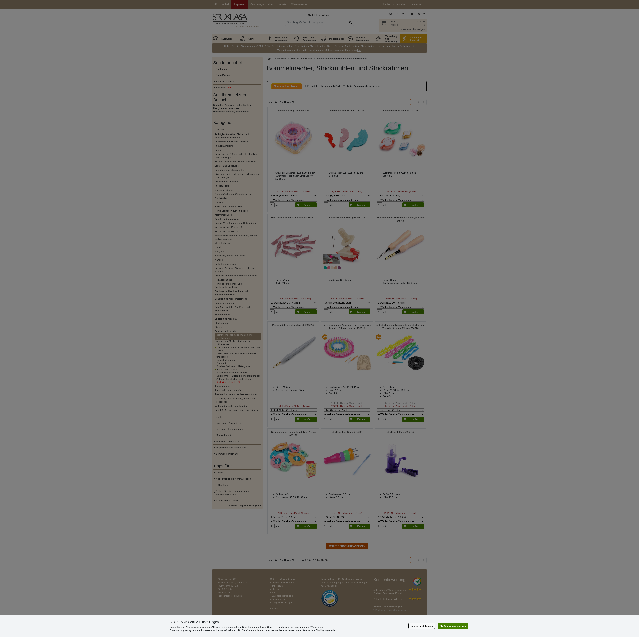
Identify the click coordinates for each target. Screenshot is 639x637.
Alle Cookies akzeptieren (453, 626)
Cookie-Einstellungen (422, 626)
